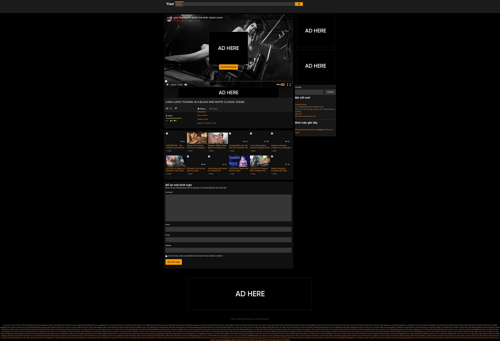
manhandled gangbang (340, 335)
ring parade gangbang (223, 340)
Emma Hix (439, 331)
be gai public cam (168, 331)
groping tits (89, 333)
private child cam (125, 338)
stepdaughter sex (351, 338)
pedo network (448, 331)
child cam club (463, 329)
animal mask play (255, 340)
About (202, 109)
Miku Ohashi (353, 335)
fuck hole (489, 335)
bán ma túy (38, 338)
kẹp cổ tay (238, 325)
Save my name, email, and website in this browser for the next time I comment (195, 256)
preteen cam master (120, 331)
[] (299, 4)
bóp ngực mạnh (455, 335)
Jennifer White (212, 335)
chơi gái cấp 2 (179, 331)
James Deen (483, 331)
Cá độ (305, 331)
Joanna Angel (111, 327)
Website (168, 245)
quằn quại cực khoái (317, 333)
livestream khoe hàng (376, 331)
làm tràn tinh (348, 331)
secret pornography (223, 338)
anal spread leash (442, 325)
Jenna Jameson (206, 331)
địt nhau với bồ (414, 327)
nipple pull (234, 340)
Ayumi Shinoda (433, 329)
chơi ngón (120, 327)
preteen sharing (101, 329)
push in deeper (374, 325)
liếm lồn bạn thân (23, 335)
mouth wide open (81, 338)
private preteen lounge (17, 329)
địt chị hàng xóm (89, 325)
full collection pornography (302, 329)
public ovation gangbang (387, 327)
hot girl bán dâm (472, 331)
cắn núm (314, 329)
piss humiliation (285, 340)
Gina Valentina (384, 325)
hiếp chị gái (131, 331)
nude (57, 333)
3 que (205, 338)
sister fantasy (385, 335)
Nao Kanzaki (66, 325)
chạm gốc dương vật (323, 325)
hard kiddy (284, 331)
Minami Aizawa (289, 325)
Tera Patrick (315, 335)
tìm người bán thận (43, 329)
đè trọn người (463, 325)
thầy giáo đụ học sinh (275, 327)
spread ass (22, 331)
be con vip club (374, 327)
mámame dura (46, 327)
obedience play (141, 327)
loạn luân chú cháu (488, 338)
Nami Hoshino (292, 338)
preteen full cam (288, 329)
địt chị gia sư (395, 338)
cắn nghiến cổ (327, 338)
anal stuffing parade (99, 327)
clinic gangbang (47, 338)
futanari (126, 327)
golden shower (453, 325)
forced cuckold (34, 335)
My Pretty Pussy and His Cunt (305, 116)
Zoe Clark (432, 331)
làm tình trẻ (102, 331)
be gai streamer (220, 325)
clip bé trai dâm (146, 329)
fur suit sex (6, 325)
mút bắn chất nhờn (130, 335)
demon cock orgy (255, 325)
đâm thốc (347, 329)
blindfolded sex (157, 329)
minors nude (228, 331)
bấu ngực (33, 325)
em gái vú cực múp (55, 331)
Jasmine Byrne (473, 325)
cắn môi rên (264, 329)
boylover (402, 329)
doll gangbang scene (421, 331)
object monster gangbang (185, 333)
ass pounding (423, 333)
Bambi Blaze (422, 335)
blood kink (246, 325)
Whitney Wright (363, 325)
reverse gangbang (77, 325)
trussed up (196, 331)
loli (384, 333)
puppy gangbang (286, 335)
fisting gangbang (245, 329)
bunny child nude (233, 329)
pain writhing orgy (247, 338)
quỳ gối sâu (27, 333)
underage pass (43, 331)
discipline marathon (390, 331)
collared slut (81, 327)
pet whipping (263, 327)
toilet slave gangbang (412, 329)
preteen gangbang (42, 325)
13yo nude (14, 331)
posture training (486, 329)
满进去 (399, 331)
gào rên (265, 338)
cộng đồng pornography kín (321, 327)
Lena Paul (272, 338)
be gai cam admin (306, 327)
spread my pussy (433, 333)
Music (206, 119)
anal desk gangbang (365, 329)
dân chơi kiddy (187, 325)
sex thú (215, 327)
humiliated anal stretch (91, 331)
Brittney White (168, 327)
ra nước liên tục (456, 338)
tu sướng (409, 325)
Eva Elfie (51, 335)
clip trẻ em (492, 333)
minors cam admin (55, 325)
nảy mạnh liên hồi (49, 333)
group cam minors (156, 331)
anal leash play (18, 333)
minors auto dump (412, 333)
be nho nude (255, 329)
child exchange (404, 335)
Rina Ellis (161, 335)
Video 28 (298, 114)
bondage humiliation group (272, 331)
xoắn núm (188, 331)
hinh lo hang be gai (147, 333)
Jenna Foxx (337, 333)
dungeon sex (374, 338)
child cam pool (168, 338)
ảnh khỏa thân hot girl (363, 333)
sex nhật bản (158, 338)
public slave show (89, 329)
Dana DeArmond (235, 338)
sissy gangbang (159, 333)
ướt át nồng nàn (78, 331)
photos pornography (275, 329)
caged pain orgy (493, 331)
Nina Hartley (98, 333)
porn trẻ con (79, 329)
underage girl (197, 325)
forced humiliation (474, 329)
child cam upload (37, 333)
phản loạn (194, 338)
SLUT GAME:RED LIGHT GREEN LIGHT (309, 107)
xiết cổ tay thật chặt (478, 335)
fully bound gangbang (192, 327)
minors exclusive (281, 338)
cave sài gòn (335, 325)
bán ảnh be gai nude (68, 338)
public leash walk (337, 331)
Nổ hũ (240, 340)
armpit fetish (258, 331)
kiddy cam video (466, 335)
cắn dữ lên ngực (28, 338)
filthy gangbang (351, 327)
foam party (79, 335)
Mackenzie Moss (408, 331)
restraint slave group (348, 333)
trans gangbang (311, 325)
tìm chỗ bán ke (23, 325)
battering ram (185, 338)
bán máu (375, 329)
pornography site (135, 329)
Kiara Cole (329, 329)
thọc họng (89, 327)
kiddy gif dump (152, 335)
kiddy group (258, 338)
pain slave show (132, 325)
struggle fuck (375, 335)
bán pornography (178, 327)
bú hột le (107, 338)
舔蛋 (104, 333)
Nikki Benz (5, 329)
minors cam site (71, 327)
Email (168, 235)
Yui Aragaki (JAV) (376, 333)
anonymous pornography (428, 327)
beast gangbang (400, 333)
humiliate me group (402, 327)
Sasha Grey (231, 327)
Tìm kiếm (298, 87)
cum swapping (100, 325)
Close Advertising (228, 67)
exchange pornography (397, 325)
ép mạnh (184, 335)
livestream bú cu (305, 333)
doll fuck (246, 340)
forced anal (212, 338)
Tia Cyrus (203, 335)
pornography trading (199, 329)
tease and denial (56, 329)
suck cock (14, 325)
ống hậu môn (345, 325)
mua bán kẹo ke (294, 327)
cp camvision (243, 335)
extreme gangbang (338, 338)
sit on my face (465, 333)
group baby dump (313, 331)
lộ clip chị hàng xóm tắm (313, 338)
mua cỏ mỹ (423, 329)
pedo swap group (325, 331)
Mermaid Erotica (301, 104)
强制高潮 (251, 335)
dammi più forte (155, 325)
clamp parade (92, 338)
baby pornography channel (491, 327)
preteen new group (208, 325)
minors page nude (217, 331)
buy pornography (147, 338)
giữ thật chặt (222, 327)
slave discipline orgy (292, 333)
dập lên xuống (67, 331)
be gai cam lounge (221, 329)
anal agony (328, 333)
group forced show (279, 333)
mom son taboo (124, 329)
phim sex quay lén (268, 325)
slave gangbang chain (338, 327)
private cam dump (126, 333)
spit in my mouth (241, 327)
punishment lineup (205, 327)
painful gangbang (194, 335)
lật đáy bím (442, 329)
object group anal (246, 333)
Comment (169, 192)
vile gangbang (151, 327)
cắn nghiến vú (455, 327)
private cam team (362, 327)
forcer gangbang (80, 333)
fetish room (456, 333)
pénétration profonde (295, 331)
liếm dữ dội (483, 325)
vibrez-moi (210, 329)
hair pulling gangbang (475, 327)
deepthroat (301, 338)
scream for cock (452, 329)
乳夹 (20, 338)
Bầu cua (285, 327)
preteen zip (121, 325)
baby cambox (279, 325)
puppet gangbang (406, 338)
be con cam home (111, 325)
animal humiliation (224, 333)
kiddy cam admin (260, 335)
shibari (71, 333)
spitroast (178, 325)
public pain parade (446, 333)
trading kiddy (390, 333)
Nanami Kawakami (34, 327)
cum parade (354, 325)
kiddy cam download (443, 327)
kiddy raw (100, 338)
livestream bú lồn (32, 331)
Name (168, 225)
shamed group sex (113, 333)
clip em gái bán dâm (460, 331)
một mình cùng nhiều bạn (428, 338)
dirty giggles (230, 325)
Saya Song (136, 333)
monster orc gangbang (115, 335)
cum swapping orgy (201, 333)
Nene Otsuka (235, 333)
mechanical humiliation (428, 325)
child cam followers (90, 335)
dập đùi (200, 338)
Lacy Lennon (233, 335)
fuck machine (12, 327)
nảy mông (474, 333)
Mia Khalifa (276, 340)
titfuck (448, 338)
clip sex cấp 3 (267, 333)
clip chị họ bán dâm (326, 335)
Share (214, 109)
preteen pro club (22, 327)
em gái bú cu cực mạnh (360, 331)
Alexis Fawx (441, 338)
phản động (43, 335)
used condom (188, 329)
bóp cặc (138, 331)
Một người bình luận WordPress (306, 130)
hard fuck (354, 329)
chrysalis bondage (177, 329)
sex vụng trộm (257, 333)
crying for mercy (384, 329)
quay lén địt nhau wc (58, 327)
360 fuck (110, 331)
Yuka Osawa (237, 331)
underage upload (12, 338)
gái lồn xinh (413, 335)
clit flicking (177, 338)
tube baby (296, 335)
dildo (147, 325)
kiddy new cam (213, 333)
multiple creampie (363, 338)
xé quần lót (57, 338)
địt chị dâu (321, 329)
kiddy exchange (142, 335)
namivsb (204, 115)
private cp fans (300, 325)
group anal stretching (168, 325)
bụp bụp (132, 327)
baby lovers (141, 325)
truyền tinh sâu (266, 340)
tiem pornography (384, 338)
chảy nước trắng (253, 327)
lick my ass (416, 325)
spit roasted (71, 335)
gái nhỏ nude (477, 338)
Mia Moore (177, 335)
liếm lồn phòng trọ (30, 329)
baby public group (170, 333)
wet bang (159, 327)
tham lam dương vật (364, 335)
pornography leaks (68, 329)
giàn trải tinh (394, 335)
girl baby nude (12, 335)
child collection (483, 333)
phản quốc (166, 329)
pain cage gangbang (273, 335)
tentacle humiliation (6, 333)
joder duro (464, 327)
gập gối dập (394, 329)
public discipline (432, 335)
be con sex (145, 331)
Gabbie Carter (136, 338)
